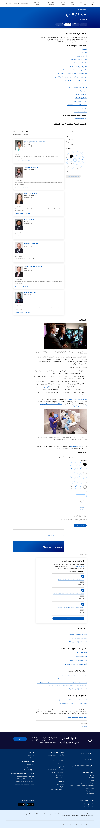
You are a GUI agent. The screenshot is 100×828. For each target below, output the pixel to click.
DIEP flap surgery (82, 653)
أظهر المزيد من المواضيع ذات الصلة (76, 642)
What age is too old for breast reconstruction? (71, 580)
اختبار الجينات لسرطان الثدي (79, 638)
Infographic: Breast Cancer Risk (78, 634)
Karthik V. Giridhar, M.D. (31, 220)
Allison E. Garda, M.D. (30, 193)
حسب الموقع (69, 136)
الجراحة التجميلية (82, 56)
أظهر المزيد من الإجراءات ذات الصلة (77, 664)
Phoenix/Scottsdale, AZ (74, 145)
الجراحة (84, 53)
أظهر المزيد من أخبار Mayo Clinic (78, 689)
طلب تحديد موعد (80, 525)
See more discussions (68, 618)
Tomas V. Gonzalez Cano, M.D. (33, 266)
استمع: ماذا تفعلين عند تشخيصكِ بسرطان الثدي (73, 700)
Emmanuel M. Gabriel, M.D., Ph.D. (34, 141)
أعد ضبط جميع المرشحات (73, 176)
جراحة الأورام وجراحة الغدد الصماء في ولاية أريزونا (72, 73)
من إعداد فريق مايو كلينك (80, 516)
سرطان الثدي (76, 15)
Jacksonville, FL (72, 142)
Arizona (82, 502)
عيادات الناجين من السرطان (78, 101)
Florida (82, 505)
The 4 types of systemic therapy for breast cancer (72, 679)
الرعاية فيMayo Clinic (60, 24)
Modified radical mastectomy (78, 660)
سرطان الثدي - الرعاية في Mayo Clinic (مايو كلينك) (73, 520)
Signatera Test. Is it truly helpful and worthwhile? (70, 608)
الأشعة (84, 49)
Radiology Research (80, 119)
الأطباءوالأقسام (68, 24)
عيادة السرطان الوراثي (80, 112)
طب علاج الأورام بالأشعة (79, 91)
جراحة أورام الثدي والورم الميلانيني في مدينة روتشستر (71, 77)
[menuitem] (83, 24)
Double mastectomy (81, 656)
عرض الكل (81, 509)
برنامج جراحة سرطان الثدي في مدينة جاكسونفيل (72, 70)
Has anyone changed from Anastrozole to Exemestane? (68, 594)
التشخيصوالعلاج (75, 24)
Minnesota (81, 507)
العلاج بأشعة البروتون (50, 387)
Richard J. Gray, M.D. (30, 293)
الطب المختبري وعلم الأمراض (78, 60)
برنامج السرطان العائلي (80, 63)
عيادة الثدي (83, 108)
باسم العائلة (69, 148)
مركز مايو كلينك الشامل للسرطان (77, 399)
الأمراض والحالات (82, 9)
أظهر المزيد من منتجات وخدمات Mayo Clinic (74, 703)
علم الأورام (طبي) (81, 94)
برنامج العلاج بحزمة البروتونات (78, 66)
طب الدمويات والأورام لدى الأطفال (76, 87)
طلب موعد (82, 19)
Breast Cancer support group (76, 566)
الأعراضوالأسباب (83, 24)
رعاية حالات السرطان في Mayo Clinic (76, 80)
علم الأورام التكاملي (81, 98)
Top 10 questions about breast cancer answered (73, 675)
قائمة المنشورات (75, 446)
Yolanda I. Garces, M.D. (31, 167)
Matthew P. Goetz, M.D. (31, 243)
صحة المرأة (83, 84)
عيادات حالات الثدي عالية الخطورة (77, 105)
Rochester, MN (72, 139)
